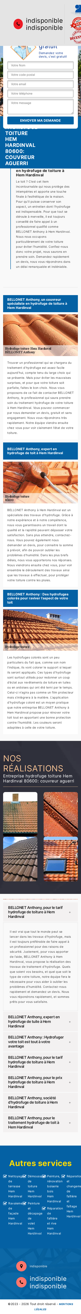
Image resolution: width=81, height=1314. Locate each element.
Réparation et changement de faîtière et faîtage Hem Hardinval (72, 1196)
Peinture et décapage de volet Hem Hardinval (33, 1218)
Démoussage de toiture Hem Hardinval (33, 1186)
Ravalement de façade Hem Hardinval (14, 1213)
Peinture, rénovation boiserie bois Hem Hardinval (53, 1188)
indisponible (44, 20)
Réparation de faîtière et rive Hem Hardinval (53, 1221)
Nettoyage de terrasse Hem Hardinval (14, 1186)
